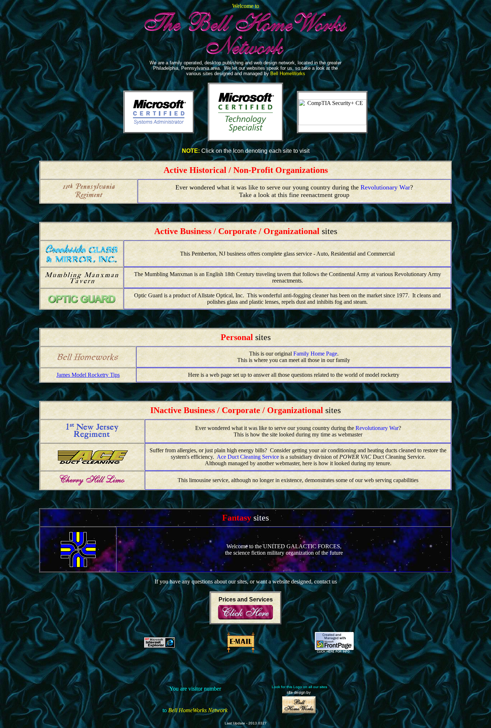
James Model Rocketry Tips (88, 375)
